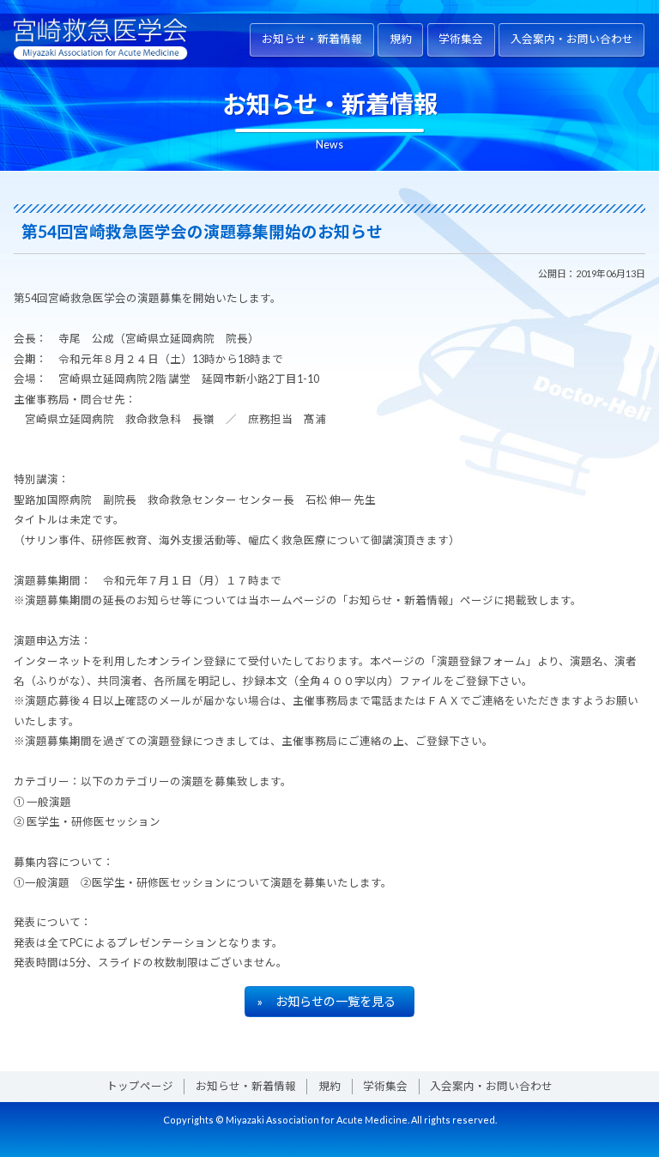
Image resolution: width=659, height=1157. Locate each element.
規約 (401, 39)
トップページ (139, 1086)
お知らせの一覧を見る (335, 1001)
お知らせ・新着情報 (312, 39)
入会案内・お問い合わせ (572, 39)
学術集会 (460, 39)
